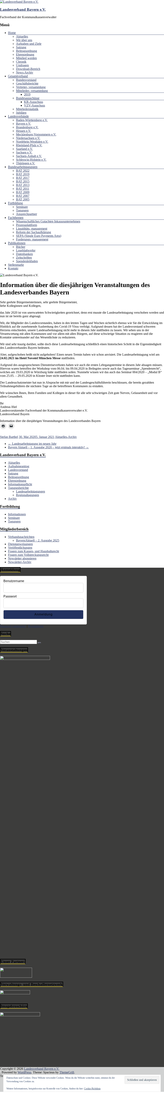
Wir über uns (24, 40)
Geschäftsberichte (27, 83)
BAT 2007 (22, 195)
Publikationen (16, 243)
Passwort (10, 596)
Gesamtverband (18, 76)
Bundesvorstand (26, 80)
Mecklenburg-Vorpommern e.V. (36, 134)
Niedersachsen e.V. (28, 138)
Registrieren (35, 626)
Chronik (21, 61)
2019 (27, 94)
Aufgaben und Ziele (28, 43)
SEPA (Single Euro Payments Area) (38, 235)
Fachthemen (15, 217)
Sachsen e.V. (24, 152)
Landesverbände (18, 116)
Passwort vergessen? (13, 626)
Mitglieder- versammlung (32, 90)
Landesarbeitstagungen (30, 491)
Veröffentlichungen (20, 547)
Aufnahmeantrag (18, 466)
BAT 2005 (22, 199)
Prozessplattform (26, 225)
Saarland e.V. (24, 149)
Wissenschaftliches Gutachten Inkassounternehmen (48, 221)
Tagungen (22, 210)
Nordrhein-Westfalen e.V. (32, 141)
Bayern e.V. (23, 123)
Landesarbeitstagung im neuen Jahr (32, 443)
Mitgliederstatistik (27, 109)
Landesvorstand (18, 470)
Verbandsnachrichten (21, 537)
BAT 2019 (22, 174)
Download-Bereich (28, 69)
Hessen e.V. (23, 131)
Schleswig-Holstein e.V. (31, 159)
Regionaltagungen (27, 495)
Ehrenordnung (25, 54)
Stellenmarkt (16, 264)
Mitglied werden (26, 58)
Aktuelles (22, 36)
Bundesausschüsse (27, 98)
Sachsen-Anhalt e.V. (29, 156)
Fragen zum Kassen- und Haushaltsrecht (33, 551)
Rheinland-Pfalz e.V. (29, 145)
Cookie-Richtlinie (92, 1088)
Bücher (20, 246)
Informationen (17, 514)
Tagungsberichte (18, 488)
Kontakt (13, 268)
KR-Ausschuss (33, 102)
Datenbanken (24, 254)
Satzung (21, 47)
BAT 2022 (22, 170)
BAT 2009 (22, 192)
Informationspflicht (20, 484)
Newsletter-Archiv (19, 562)
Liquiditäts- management (31, 228)
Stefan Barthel (9, 437)
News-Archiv (24, 72)
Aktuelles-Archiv (66, 437)
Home (12, 32)
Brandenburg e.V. (27, 127)
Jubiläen (21, 112)
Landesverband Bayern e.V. (23, 9)
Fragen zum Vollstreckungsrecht (28, 554)
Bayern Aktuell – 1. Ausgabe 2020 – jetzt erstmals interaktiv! (48, 447)
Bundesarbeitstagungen (22, 167)
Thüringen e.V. (25, 163)
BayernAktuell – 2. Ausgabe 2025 (37, 540)
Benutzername (13, 581)
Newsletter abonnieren (22, 558)
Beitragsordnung (26, 51)
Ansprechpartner (26, 214)
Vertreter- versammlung (31, 87)
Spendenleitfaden (27, 261)
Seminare (22, 206)
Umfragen (22, 65)
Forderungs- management (32, 239)
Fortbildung (15, 203)
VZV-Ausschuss (34, 105)
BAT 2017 (22, 178)
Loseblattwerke (25, 250)
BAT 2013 (22, 185)
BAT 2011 (22, 188)
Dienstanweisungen (20, 544)
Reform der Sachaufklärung (33, 232)
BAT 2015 (22, 181)
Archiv (12, 498)
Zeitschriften (24, 257)
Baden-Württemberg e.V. (32, 120)
